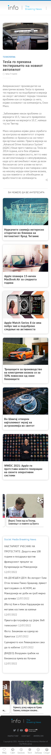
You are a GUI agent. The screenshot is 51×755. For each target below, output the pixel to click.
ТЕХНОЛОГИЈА (9, 57)
